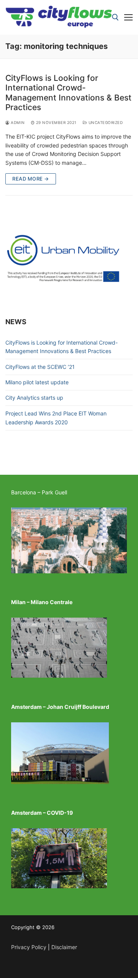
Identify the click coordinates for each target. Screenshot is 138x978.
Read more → (30, 179)
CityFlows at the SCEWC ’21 (40, 366)
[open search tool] (115, 17)
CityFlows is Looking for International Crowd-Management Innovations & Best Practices (68, 92)
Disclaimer (64, 947)
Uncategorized (105, 122)
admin (17, 122)
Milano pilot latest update (37, 382)
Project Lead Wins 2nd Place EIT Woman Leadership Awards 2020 (56, 417)
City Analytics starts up (34, 397)
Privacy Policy (28, 947)
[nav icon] (128, 17)
